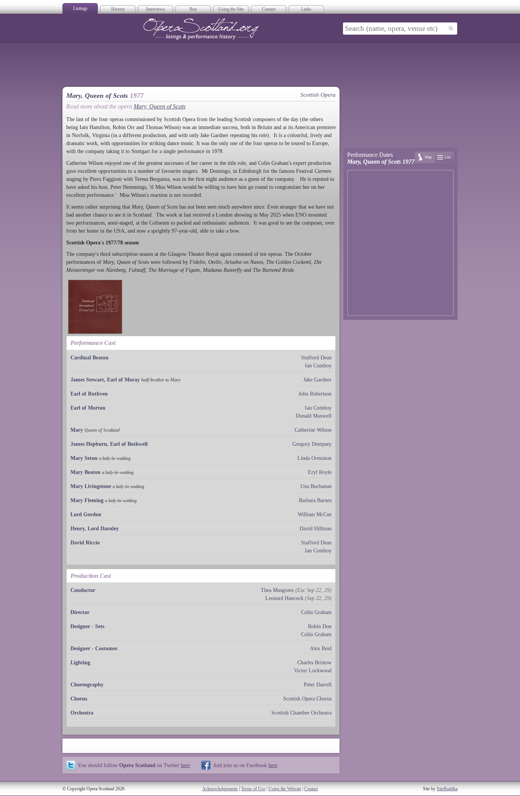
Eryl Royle (320, 472)
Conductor (82, 590)
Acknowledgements (220, 788)
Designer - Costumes (93, 648)
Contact (269, 9)
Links (306, 9)
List (448, 157)
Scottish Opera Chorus (307, 699)
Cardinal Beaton (89, 358)
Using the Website (284, 788)
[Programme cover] (95, 307)
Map (428, 157)
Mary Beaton (85, 472)
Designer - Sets (87, 626)
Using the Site (231, 9)
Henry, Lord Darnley (94, 528)
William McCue (315, 514)
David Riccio (85, 543)
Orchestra (81, 713)
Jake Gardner (317, 380)
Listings (80, 8)
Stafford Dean (316, 358)
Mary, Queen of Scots (159, 106)
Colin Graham (316, 612)
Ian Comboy (318, 365)
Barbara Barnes (315, 500)
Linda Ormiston (314, 458)
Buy (193, 9)
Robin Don (320, 626)
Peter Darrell (318, 685)
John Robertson (315, 394)
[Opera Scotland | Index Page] (201, 29)
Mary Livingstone (90, 486)
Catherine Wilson (313, 430)
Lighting (80, 662)
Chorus (78, 699)
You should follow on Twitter (134, 765)
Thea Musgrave (277, 590)
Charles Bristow (314, 662)
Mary (76, 430)
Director (79, 612)
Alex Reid (321, 648)
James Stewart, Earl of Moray (105, 380)
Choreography (87, 685)
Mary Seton (83, 458)
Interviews (155, 9)
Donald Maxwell (314, 416)
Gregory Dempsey (312, 444)
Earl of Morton (87, 408)
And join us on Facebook (245, 765)
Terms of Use (253, 788)
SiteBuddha (447, 788)
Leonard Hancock (284, 598)
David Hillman (316, 528)
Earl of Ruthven (89, 394)
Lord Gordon (85, 514)
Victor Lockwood (313, 670)
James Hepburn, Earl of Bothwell (109, 444)
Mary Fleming (87, 500)
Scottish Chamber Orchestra (301, 713)
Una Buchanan (316, 486)
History (118, 9)
